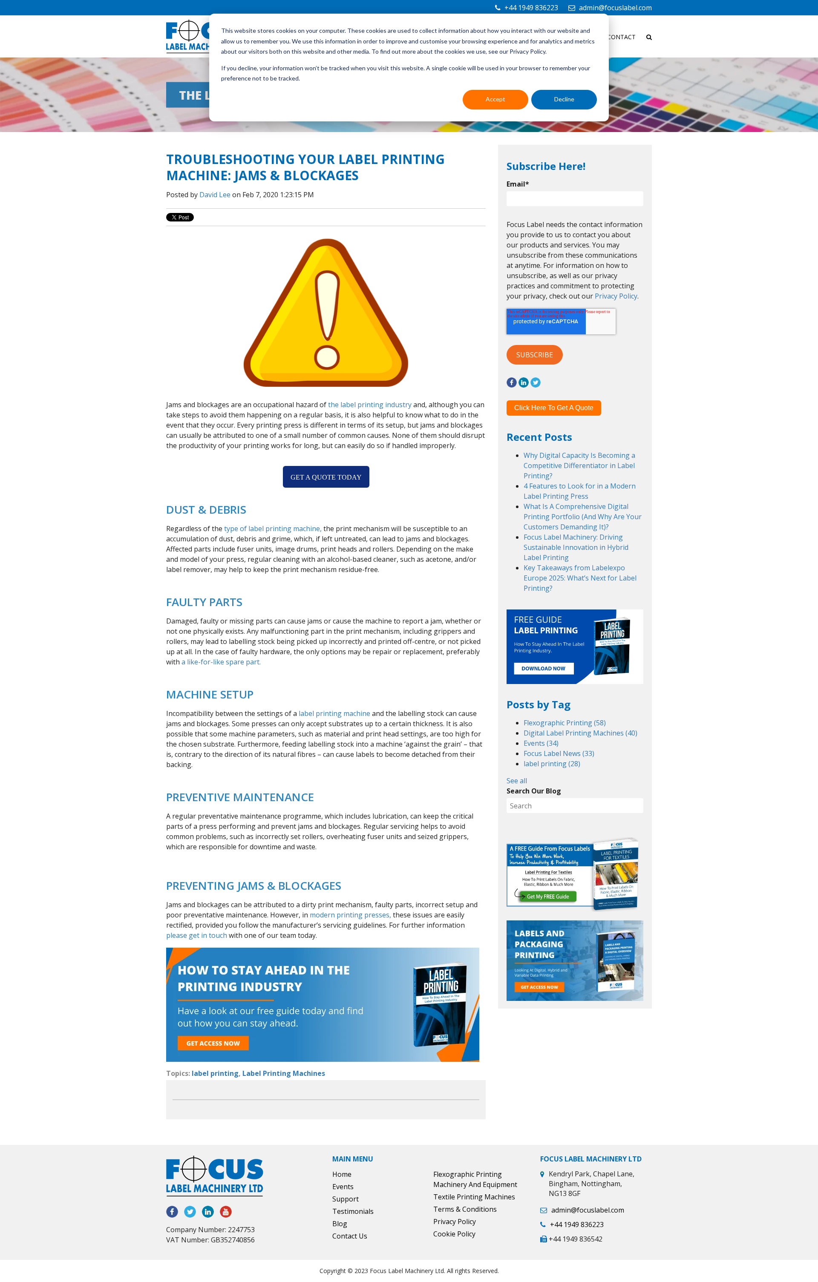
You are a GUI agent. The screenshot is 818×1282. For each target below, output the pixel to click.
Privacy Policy (616, 296)
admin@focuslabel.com (615, 7)
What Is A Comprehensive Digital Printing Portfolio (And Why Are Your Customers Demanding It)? (583, 517)
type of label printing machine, (273, 528)
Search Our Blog (534, 791)
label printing (215, 1073)
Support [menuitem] (345, 1199)
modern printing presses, (350, 915)
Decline (564, 99)
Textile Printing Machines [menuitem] (474, 1197)
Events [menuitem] (343, 1186)
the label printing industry (370, 404)
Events (541, 743)
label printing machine (334, 713)
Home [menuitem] (341, 1174)
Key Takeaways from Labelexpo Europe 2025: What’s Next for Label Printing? (580, 578)
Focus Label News (559, 753)
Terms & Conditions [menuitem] (465, 1209)
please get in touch (196, 935)
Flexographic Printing (565, 722)
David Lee (214, 194)
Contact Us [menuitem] (349, 1236)
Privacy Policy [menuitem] (454, 1221)
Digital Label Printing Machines (580, 733)
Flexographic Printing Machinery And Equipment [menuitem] (475, 1179)
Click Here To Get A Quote (553, 407)
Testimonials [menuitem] (353, 1211)
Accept (495, 99)
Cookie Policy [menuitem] (454, 1234)
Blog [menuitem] (339, 1223)
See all (517, 780)
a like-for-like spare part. (221, 662)
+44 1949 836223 (531, 7)
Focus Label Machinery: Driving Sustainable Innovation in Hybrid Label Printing (576, 547)
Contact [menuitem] (621, 37)
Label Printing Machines (283, 1073)
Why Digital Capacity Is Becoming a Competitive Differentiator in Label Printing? (579, 465)
